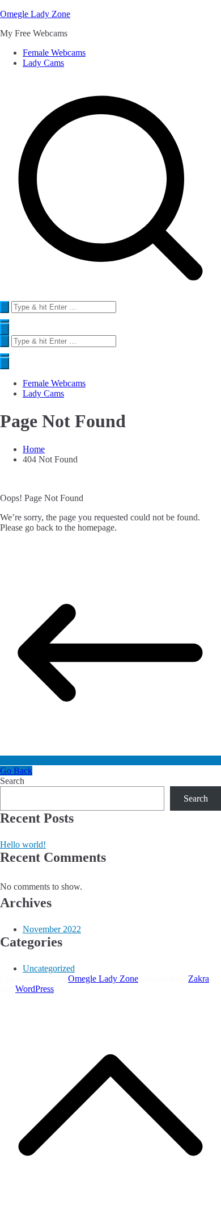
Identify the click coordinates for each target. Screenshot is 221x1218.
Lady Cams (43, 63)
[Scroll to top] (110, 1212)
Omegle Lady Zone (35, 14)
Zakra (198, 978)
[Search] (4, 307)
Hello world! (23, 844)
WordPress (34, 989)
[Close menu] (4, 363)
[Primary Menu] (4, 329)
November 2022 (52, 929)
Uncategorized (49, 968)
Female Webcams (54, 52)
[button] (4, 321)
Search (12, 781)
